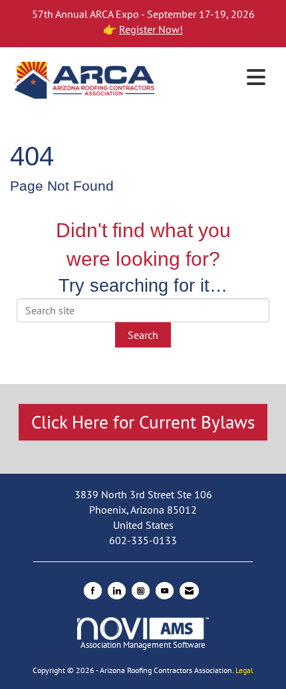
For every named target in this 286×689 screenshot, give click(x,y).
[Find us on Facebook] (93, 590)
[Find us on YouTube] (165, 590)
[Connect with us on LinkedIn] (117, 590)
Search (143, 335)
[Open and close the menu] (215, 78)
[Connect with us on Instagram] (141, 590)
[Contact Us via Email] (189, 590)
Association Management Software (143, 644)
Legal (244, 670)
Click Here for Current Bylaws (143, 422)
